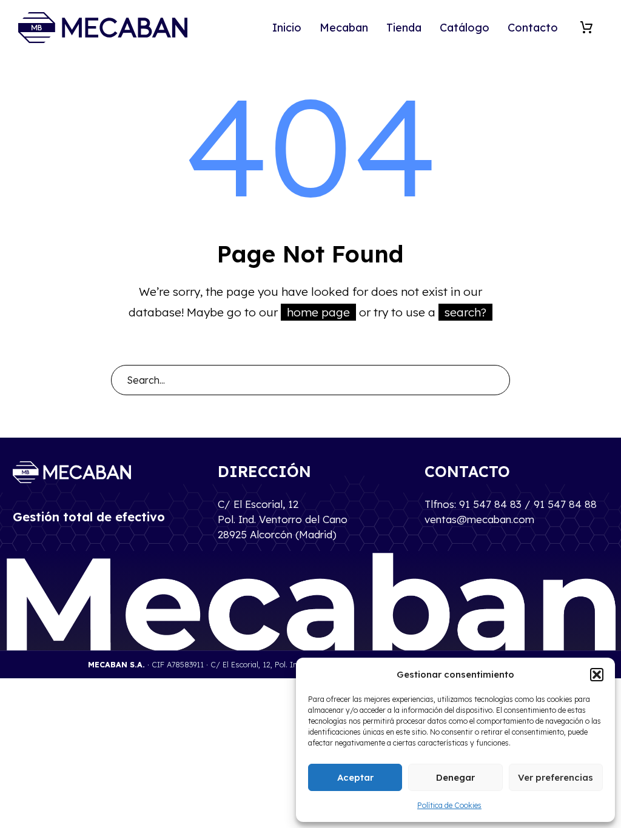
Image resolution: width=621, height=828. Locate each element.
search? (465, 312)
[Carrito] (586, 27)
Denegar (455, 777)
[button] (597, 675)
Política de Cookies (449, 805)
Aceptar (355, 777)
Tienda (403, 28)
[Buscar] (495, 380)
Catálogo (464, 28)
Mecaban (344, 28)
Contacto (533, 28)
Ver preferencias (555, 777)
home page (318, 312)
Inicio (286, 28)
